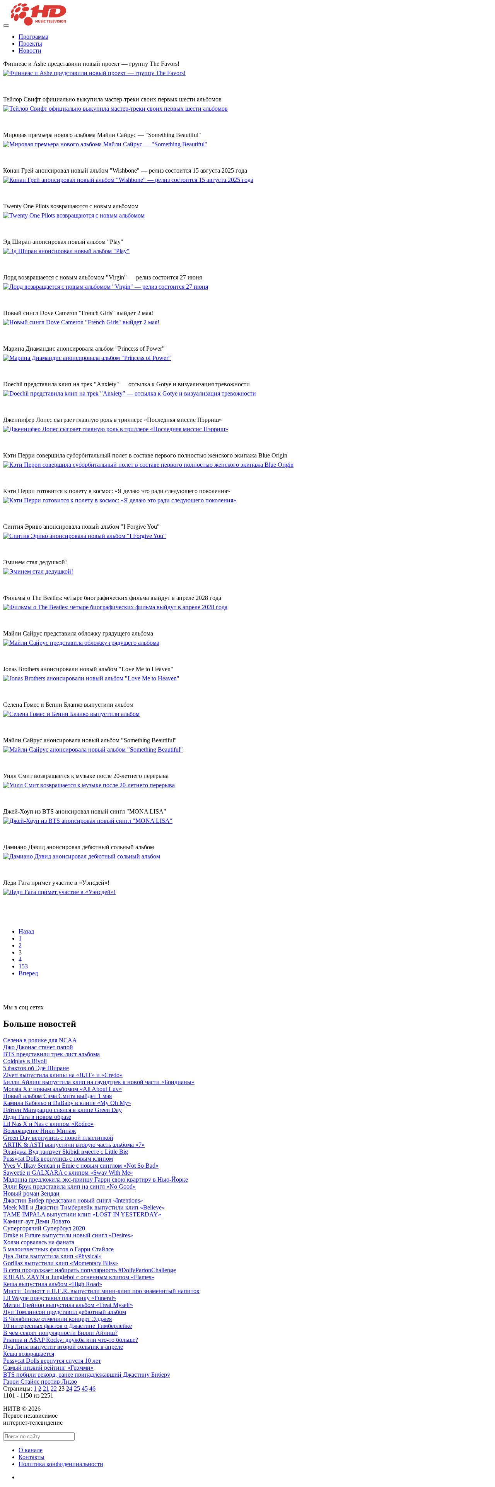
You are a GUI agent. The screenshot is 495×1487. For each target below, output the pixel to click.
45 (85, 1388)
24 (69, 1388)
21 (46, 1388)
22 (54, 1388)
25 (77, 1388)
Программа (33, 36)
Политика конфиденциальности (61, 1464)
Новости (30, 50)
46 (92, 1388)
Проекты (30, 43)
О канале (31, 1450)
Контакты (31, 1457)
